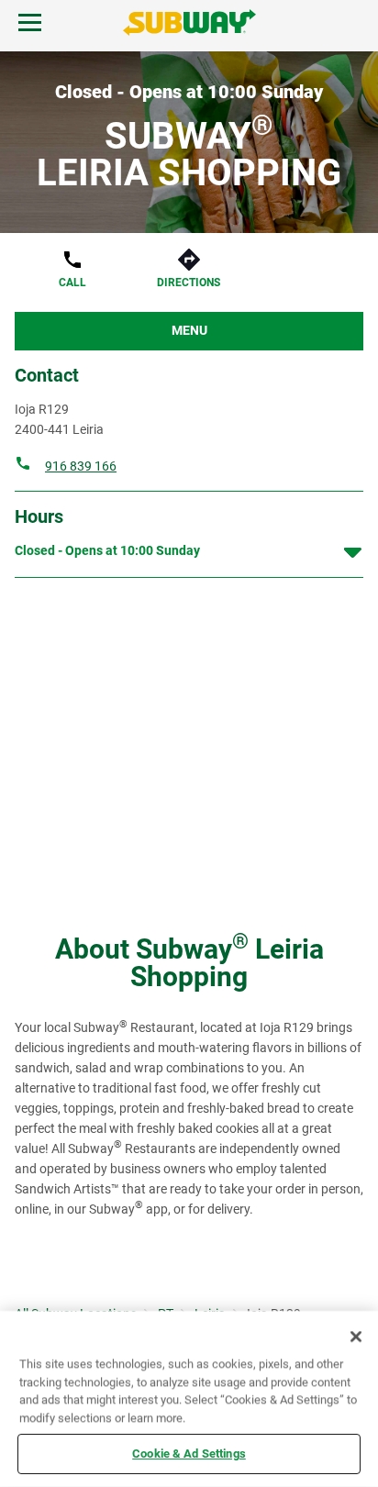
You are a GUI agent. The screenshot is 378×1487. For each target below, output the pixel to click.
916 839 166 (81, 466)
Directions (188, 282)
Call (72, 282)
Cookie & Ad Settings (189, 1453)
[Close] (356, 1336)
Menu (189, 330)
